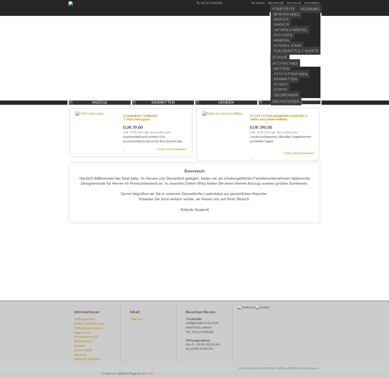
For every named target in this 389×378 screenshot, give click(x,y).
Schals (281, 84)
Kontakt (79, 346)
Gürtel (281, 89)
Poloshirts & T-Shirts (296, 50)
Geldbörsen (286, 95)
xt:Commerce (309, 368)
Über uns (136, 319)
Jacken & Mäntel (290, 30)
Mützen (281, 68)
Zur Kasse (294, 3)
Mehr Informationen (172, 149)
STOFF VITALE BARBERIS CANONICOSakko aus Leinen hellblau (278, 117)
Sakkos (281, 24)
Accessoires (285, 63)
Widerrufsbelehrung (88, 323)
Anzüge (281, 19)
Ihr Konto (258, 3)
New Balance (287, 14)
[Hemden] (197, 104)
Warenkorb (276, 3)
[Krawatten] (134, 104)
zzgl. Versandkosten (156, 132)
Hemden (281, 40)
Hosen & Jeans (288, 45)
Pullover (283, 35)
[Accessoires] (261, 104)
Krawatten (285, 79)
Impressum (82, 332)
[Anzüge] (71, 104)
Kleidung (310, 9)
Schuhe (280, 57)
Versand (80, 355)
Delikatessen (286, 101)
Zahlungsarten (84, 319)
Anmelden (311, 3)
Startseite (284, 9)
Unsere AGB (83, 350)
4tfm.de (147, 373)
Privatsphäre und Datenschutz (86, 339)
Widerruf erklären (87, 359)
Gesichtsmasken (290, 74)
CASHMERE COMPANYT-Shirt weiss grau (140, 117)
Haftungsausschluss (88, 328)
